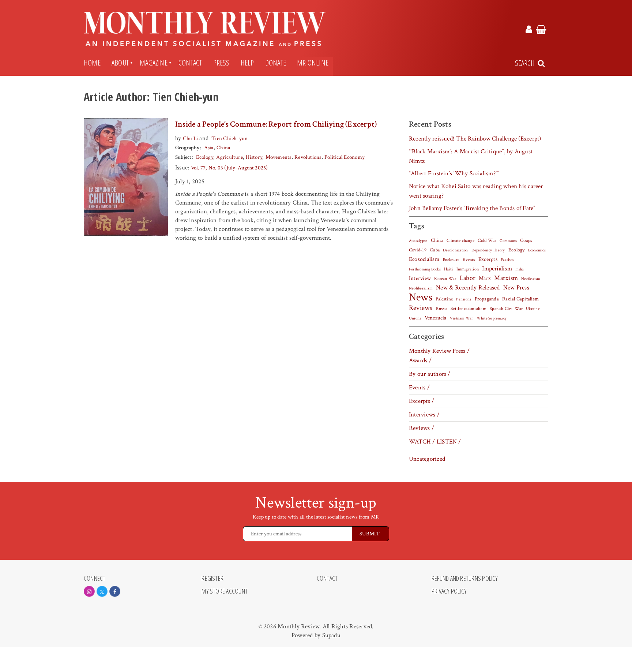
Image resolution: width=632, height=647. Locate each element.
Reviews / (421, 428)
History (254, 157)
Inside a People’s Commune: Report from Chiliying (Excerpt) (276, 124)
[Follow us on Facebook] (114, 591)
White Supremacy (492, 318)
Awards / (420, 360)
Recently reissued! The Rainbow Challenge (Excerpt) (475, 139)
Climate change (460, 240)
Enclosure (451, 259)
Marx (485, 278)
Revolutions (307, 157)
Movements (278, 157)
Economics (537, 250)
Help (247, 62)
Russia (441, 308)
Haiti (448, 269)
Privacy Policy (449, 591)
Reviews (421, 308)
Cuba (435, 250)
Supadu (331, 635)
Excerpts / (421, 401)
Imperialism (497, 269)
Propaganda (487, 299)
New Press (516, 288)
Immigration (467, 269)
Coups (526, 241)
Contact (190, 62)
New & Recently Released (468, 288)
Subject (183, 157)
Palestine (444, 299)
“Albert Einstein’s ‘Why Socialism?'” (454, 173)
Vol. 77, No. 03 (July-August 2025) (229, 167)
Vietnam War (461, 318)
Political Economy (344, 157)
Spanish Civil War (506, 308)
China (223, 147)
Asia (209, 147)
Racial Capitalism (520, 299)
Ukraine (533, 308)
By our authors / (430, 374)
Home (92, 62)
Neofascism (530, 278)
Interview (420, 278)
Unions (415, 318)
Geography (187, 147)
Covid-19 (417, 250)
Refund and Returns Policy (465, 579)
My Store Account (225, 591)
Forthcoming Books (425, 269)
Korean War (445, 278)
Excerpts (487, 259)
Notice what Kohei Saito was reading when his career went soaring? (476, 191)
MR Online (312, 62)
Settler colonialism (468, 308)
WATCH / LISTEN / (435, 442)
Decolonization (455, 250)
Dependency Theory (488, 250)
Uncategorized (427, 459)
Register (212, 579)
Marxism (506, 278)
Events (469, 259)
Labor (467, 278)
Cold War (487, 241)
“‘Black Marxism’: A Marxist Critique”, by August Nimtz (471, 156)
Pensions (463, 299)
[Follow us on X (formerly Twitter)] (102, 591)
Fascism (507, 259)
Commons (508, 240)
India (519, 269)
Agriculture (229, 157)
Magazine (154, 62)
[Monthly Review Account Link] (529, 31)
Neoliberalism (421, 288)
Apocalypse (418, 240)
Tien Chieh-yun (229, 138)
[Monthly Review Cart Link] (541, 31)
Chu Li (190, 138)
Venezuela (436, 317)
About (120, 62)
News (420, 297)
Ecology (204, 157)
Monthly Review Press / (439, 351)
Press (221, 62)
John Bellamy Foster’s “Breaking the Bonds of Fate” (472, 208)
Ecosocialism (424, 259)
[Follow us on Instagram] (89, 591)
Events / (419, 388)
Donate (275, 62)
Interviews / (424, 415)
